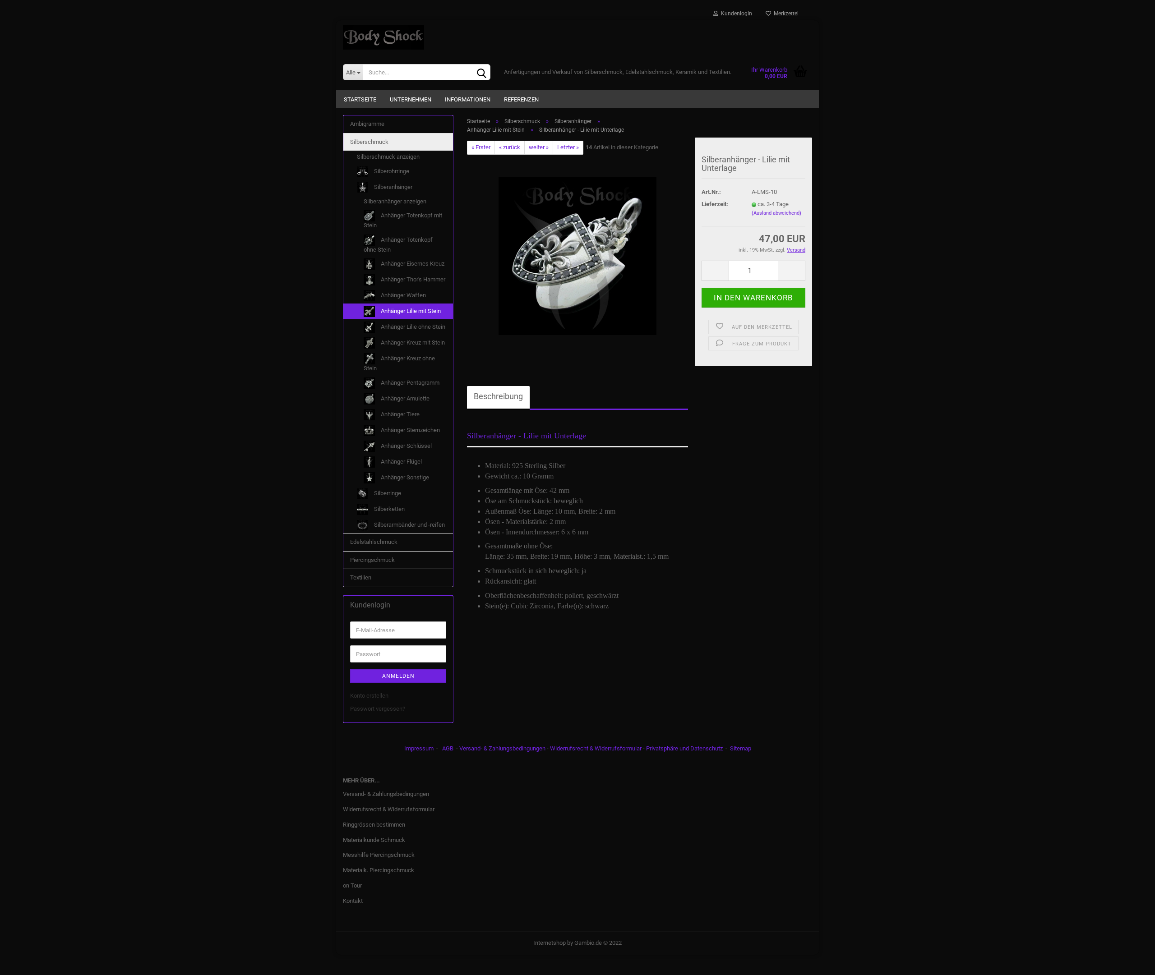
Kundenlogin (735, 13)
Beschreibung (498, 396)
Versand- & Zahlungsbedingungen (502, 748)
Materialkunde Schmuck (374, 840)
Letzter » (568, 147)
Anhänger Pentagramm (409, 382)
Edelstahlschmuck (373, 541)
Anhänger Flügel (400, 461)
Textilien (360, 577)
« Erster (480, 147)
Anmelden (398, 676)
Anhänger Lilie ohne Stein (412, 326)
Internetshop (549, 942)
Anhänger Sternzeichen (409, 430)
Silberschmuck (369, 141)
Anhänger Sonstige (404, 477)
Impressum (419, 748)
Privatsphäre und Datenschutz (684, 748)
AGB (447, 748)
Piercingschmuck (372, 559)
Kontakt (353, 900)
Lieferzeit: (715, 204)
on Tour (352, 885)
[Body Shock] (577, 37)
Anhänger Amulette (404, 398)
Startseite (360, 99)
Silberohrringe (391, 171)
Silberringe (387, 493)
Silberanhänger (392, 187)
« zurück (509, 147)
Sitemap (740, 748)
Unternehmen (410, 99)
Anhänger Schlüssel (405, 445)
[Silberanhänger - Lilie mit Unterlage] (577, 255)
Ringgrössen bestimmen (374, 824)
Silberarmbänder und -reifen (409, 524)
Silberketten (389, 509)
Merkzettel (785, 13)
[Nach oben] (1130, 961)
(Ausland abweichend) (776, 213)
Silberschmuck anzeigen (388, 156)
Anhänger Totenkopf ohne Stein (398, 244)
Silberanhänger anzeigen (395, 201)
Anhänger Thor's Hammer (412, 279)
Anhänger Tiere (399, 414)
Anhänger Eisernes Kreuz (411, 263)
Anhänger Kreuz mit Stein (412, 342)
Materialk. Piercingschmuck (378, 870)
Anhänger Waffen (402, 295)
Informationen (467, 99)
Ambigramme (367, 123)
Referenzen (521, 99)
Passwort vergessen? (377, 708)
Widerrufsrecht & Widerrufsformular (596, 748)
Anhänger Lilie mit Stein (410, 311)
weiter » (539, 147)
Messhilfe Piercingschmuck (379, 854)
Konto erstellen (369, 695)
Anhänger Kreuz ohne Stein (399, 363)
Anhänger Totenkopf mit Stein (403, 220)
